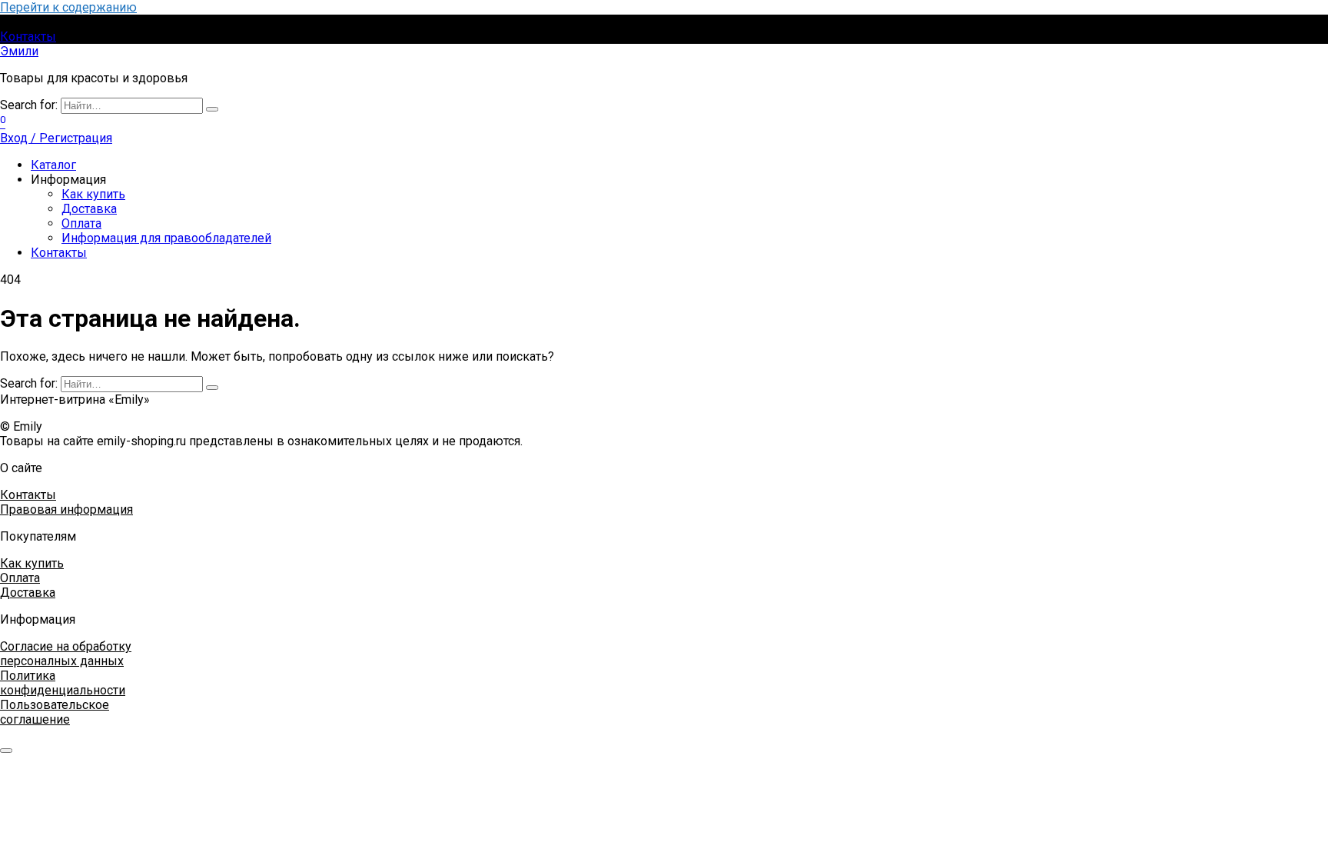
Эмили (19, 51)
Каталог (53, 165)
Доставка (89, 208)
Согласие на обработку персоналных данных (65, 653)
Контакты (28, 36)
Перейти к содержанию (68, 7)
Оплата (81, 223)
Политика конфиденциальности (62, 683)
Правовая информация (66, 509)
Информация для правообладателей (166, 238)
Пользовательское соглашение (54, 712)
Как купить (93, 194)
